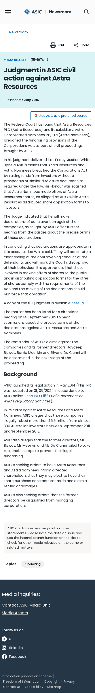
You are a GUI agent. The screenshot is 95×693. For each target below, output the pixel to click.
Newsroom (18, 32)
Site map (54, 687)
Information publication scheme (27, 676)
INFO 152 (41, 395)
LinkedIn (16, 647)
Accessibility (34, 687)
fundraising (33, 564)
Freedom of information (21, 681)
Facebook (17, 656)
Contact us (12, 687)
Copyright (52, 681)
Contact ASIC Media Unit (26, 605)
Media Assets (15, 613)
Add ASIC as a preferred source (63, 115)
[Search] (86, 12)
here (75, 303)
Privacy (69, 681)
